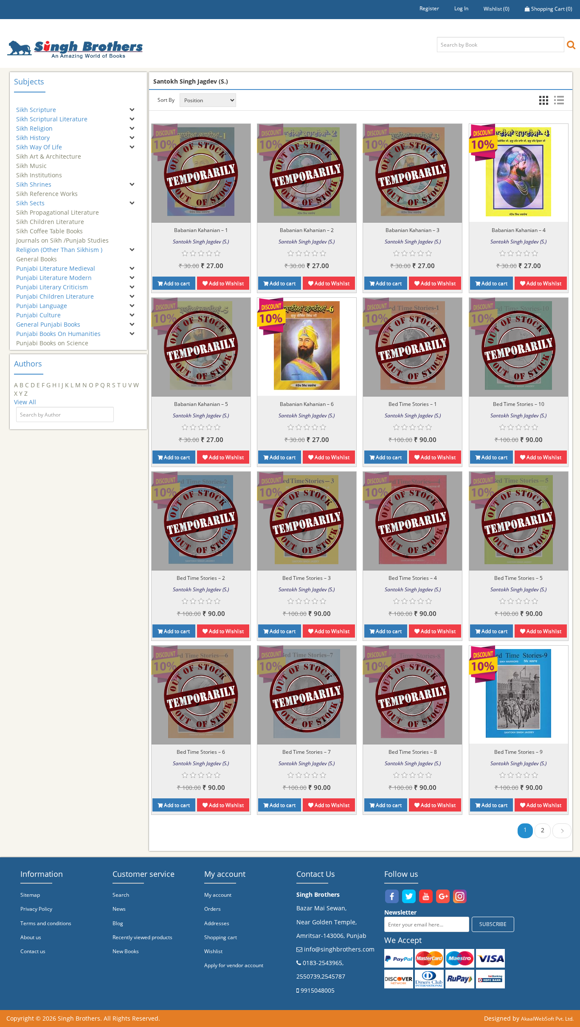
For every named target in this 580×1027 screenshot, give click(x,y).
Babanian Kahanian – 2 (307, 230)
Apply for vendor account (233, 965)
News (119, 908)
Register (429, 8)
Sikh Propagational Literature (57, 208)
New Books (126, 951)
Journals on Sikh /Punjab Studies (62, 236)
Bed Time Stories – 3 (306, 578)
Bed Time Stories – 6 (201, 752)
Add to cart (176, 283)
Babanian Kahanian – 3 (412, 230)
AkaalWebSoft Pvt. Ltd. (547, 1018)
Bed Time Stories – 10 (518, 404)
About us (30, 937)
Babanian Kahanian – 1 (201, 230)
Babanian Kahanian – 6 (307, 404)
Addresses (216, 923)
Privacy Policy (36, 908)
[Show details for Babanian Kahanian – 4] (518, 171)
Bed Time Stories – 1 (413, 404)
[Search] (571, 44)
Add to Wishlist (226, 283)
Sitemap (30, 894)
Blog (118, 923)
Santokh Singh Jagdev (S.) (201, 241)
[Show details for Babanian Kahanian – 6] (307, 345)
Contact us (32, 951)
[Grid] (543, 100)
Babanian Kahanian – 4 (519, 230)
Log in (461, 8)
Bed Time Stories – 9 (518, 752)
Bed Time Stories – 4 (413, 578)
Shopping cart (220, 937)
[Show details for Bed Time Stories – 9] (518, 693)
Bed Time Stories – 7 (306, 752)
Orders (212, 908)
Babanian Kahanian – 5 (201, 404)
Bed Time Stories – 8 (413, 752)
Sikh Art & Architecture (48, 152)
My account (217, 894)
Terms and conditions (45, 923)
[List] (559, 100)
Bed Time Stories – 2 (201, 578)
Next (562, 832)
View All (25, 402)
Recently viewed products (142, 937)
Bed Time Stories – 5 (518, 578)
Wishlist (213, 951)
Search (121, 894)
